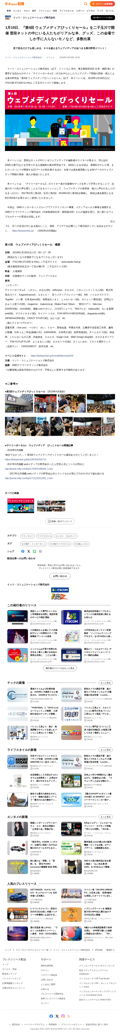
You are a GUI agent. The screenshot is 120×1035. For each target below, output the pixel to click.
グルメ (27, 11)
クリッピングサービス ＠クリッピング (97, 965)
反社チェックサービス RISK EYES (95, 999)
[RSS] (69, 1016)
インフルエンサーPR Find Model (94, 978)
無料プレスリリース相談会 (53, 998)
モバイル (110, 11)
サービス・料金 (9, 969)
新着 (9, 11)
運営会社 (16, 1024)
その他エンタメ (81, 544)
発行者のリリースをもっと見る (60, 668)
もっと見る (106, 683)
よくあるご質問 (48, 984)
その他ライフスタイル (60, 544)
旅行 (34, 11)
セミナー (45, 1003)
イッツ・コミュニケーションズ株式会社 (23, 57)
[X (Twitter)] (28, 551)
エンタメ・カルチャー (66, 536)
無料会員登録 (47, 965)
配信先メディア (9, 974)
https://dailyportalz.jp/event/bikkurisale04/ (52, 355)
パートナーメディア (11, 978)
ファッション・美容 (48, 11)
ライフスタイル (66, 11)
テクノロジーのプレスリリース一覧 (32, 950)
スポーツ (80, 11)
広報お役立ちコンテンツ (13, 988)
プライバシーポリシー (71, 1024)
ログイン (45, 970)
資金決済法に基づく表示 (97, 1024)
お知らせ (45, 989)
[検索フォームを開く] (86, 4)
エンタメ (17, 11)
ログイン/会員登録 (104, 4)
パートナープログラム (34, 1024)
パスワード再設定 (49, 975)
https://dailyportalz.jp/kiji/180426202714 (25, 459)
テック (100, 11)
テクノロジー (28, 536)
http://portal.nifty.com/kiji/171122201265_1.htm (29, 478)
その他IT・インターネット (34, 544)
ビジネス (91, 11)
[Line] (34, 551)
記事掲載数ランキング (12, 983)
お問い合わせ (60, 576)
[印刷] (40, 551)
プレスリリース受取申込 (52, 994)
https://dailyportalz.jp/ (23, 230)
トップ (8, 950)
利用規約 (53, 1024)
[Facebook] (22, 551)
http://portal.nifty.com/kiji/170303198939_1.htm (29, 469)
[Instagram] (63, 1016)
